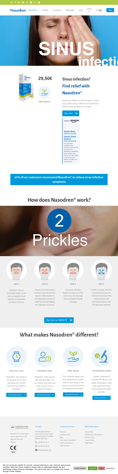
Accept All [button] (92, 468)
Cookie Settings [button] (80, 468)
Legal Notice (89, 443)
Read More (110, 468)
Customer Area (65, 435)
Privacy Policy (89, 437)
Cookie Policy (89, 440)
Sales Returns (64, 446)
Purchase (63, 432)
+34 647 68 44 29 (43, 446)
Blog (61, 437)
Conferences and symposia (94, 435)
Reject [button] (101, 468)
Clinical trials (89, 432)
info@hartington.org (44, 450)
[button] (70, 113)
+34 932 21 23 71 (43, 442)
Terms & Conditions (66, 443)
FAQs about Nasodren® (68, 440)
